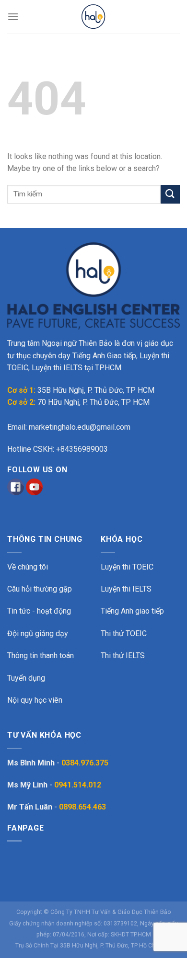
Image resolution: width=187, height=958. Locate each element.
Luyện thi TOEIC (127, 566)
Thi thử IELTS (123, 655)
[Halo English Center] (93, 17)
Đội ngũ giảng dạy (37, 633)
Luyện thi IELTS (126, 588)
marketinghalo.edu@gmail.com (79, 427)
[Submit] (170, 194)
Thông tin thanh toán (40, 655)
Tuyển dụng (26, 678)
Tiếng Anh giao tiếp (132, 611)
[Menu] (13, 16)
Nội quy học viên (34, 700)
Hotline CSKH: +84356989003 (57, 449)
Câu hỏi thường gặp (39, 588)
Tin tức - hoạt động (39, 611)
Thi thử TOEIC (124, 633)
